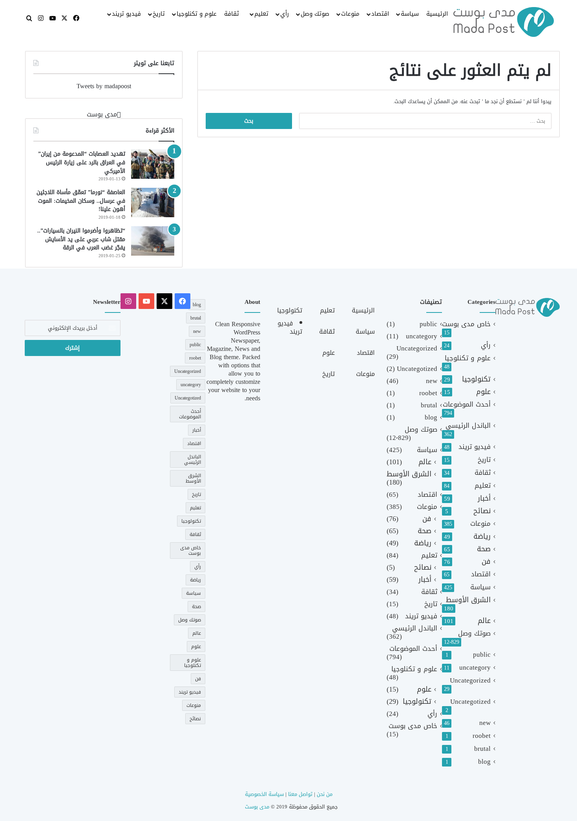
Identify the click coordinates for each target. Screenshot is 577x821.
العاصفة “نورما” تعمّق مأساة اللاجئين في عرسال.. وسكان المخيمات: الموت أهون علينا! (81, 200)
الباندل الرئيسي (468, 425)
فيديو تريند (126, 13)
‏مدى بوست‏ (102, 114)
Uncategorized (470, 680)
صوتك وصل (315, 13)
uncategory (475, 667)
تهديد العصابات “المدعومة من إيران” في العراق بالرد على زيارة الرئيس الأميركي (81, 162)
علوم (483, 392)
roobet (482, 736)
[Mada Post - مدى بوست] (503, 22)
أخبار (484, 498)
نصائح (482, 511)
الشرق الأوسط (468, 600)
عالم (484, 621)
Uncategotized (470, 701)
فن (486, 562)
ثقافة (231, 13)
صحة (484, 549)
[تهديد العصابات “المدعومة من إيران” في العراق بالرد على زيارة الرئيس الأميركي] (152, 164)
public (482, 654)
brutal (482, 749)
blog (484, 761)
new (485, 723)
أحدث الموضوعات (467, 404)
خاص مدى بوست (466, 324)
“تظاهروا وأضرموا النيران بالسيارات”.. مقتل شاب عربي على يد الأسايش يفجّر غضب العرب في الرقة (81, 239)
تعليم (261, 13)
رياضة (482, 536)
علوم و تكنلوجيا (197, 13)
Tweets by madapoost (104, 86)
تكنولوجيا (476, 379)
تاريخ (159, 13)
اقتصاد (380, 13)
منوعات (350, 13)
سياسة (410, 13)
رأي (284, 13)
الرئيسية (437, 13)
